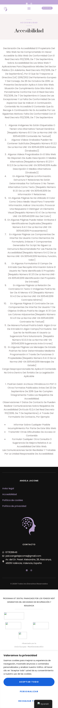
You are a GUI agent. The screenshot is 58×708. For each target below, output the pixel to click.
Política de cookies (12, 500)
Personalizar (29, 691)
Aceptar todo (29, 681)
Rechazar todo (29, 701)
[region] (29, 679)
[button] (29, 8)
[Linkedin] (27, 3)
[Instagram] (31, 3)
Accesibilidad (9, 494)
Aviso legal (8, 488)
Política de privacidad (14, 506)
